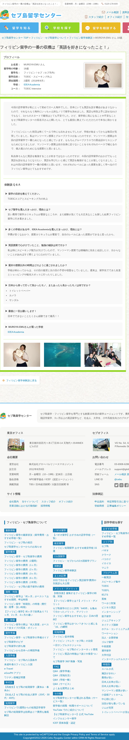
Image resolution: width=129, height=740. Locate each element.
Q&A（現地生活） (62, 675)
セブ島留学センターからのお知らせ (23, 546)
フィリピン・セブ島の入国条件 (20, 660)
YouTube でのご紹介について (68, 710)
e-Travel (8, 668)
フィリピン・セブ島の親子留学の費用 (24, 586)
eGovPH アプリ (12, 673)
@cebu (118, 479)
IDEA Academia (32, 84)
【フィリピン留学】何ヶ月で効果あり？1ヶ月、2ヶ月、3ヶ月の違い (26, 613)
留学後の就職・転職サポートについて (73, 705)
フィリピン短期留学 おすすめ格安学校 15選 (75, 549)
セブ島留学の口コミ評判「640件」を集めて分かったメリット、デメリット (75, 610)
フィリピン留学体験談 (64, 570)
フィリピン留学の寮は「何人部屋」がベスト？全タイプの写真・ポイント (26, 626)
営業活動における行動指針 (23, 505)
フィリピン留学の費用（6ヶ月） (21, 578)
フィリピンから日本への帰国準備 (21, 650)
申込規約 (99, 501)
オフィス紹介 (114, 16)
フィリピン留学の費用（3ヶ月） (21, 573)
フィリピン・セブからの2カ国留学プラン (75, 560)
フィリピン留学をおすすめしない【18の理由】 (75, 618)
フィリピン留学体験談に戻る (21, 380)
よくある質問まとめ (63, 688)
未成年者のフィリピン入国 (18, 664)
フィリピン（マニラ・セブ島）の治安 (73, 640)
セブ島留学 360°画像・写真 (67, 661)
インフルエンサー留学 (64, 718)
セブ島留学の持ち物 (14, 646)
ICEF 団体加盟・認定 (64, 722)
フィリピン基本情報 (63, 636)
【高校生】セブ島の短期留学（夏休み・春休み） (26, 689)
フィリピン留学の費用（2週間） (21, 560)
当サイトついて (30, 501)
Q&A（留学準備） (62, 671)
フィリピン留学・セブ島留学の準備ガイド (26, 637)
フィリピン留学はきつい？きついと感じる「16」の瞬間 (75, 625)
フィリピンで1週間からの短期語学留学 (25, 707)
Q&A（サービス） (62, 684)
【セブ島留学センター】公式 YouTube (73, 714)
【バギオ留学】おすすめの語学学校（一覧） (74, 537)
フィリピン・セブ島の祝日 (18, 542)
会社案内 (14, 501)
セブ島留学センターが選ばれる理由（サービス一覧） (75, 700)
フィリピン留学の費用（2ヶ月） (21, 569)
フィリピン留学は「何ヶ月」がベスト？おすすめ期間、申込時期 (26, 598)
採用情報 (45, 505)
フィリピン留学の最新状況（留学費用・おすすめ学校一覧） (26, 537)
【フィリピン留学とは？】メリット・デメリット (75, 602)
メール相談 (112, 12)
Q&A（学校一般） (62, 679)
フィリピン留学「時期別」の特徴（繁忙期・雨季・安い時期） (25, 606)
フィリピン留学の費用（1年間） (21, 582)
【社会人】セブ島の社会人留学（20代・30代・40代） (27, 696)
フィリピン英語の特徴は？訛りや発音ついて (75, 655)
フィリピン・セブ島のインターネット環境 (75, 649)
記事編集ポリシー (116, 505)
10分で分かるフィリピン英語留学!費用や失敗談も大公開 (74, 582)
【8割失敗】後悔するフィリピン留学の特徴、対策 (75, 595)
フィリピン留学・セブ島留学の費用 (23, 556)
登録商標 (99, 505)
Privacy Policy (78, 734)
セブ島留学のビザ (13, 641)
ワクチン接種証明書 (14, 677)
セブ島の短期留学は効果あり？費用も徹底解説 (26, 714)
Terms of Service (99, 734)
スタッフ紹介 (96, 16)
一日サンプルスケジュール (67, 645)
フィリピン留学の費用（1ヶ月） (21, 565)
